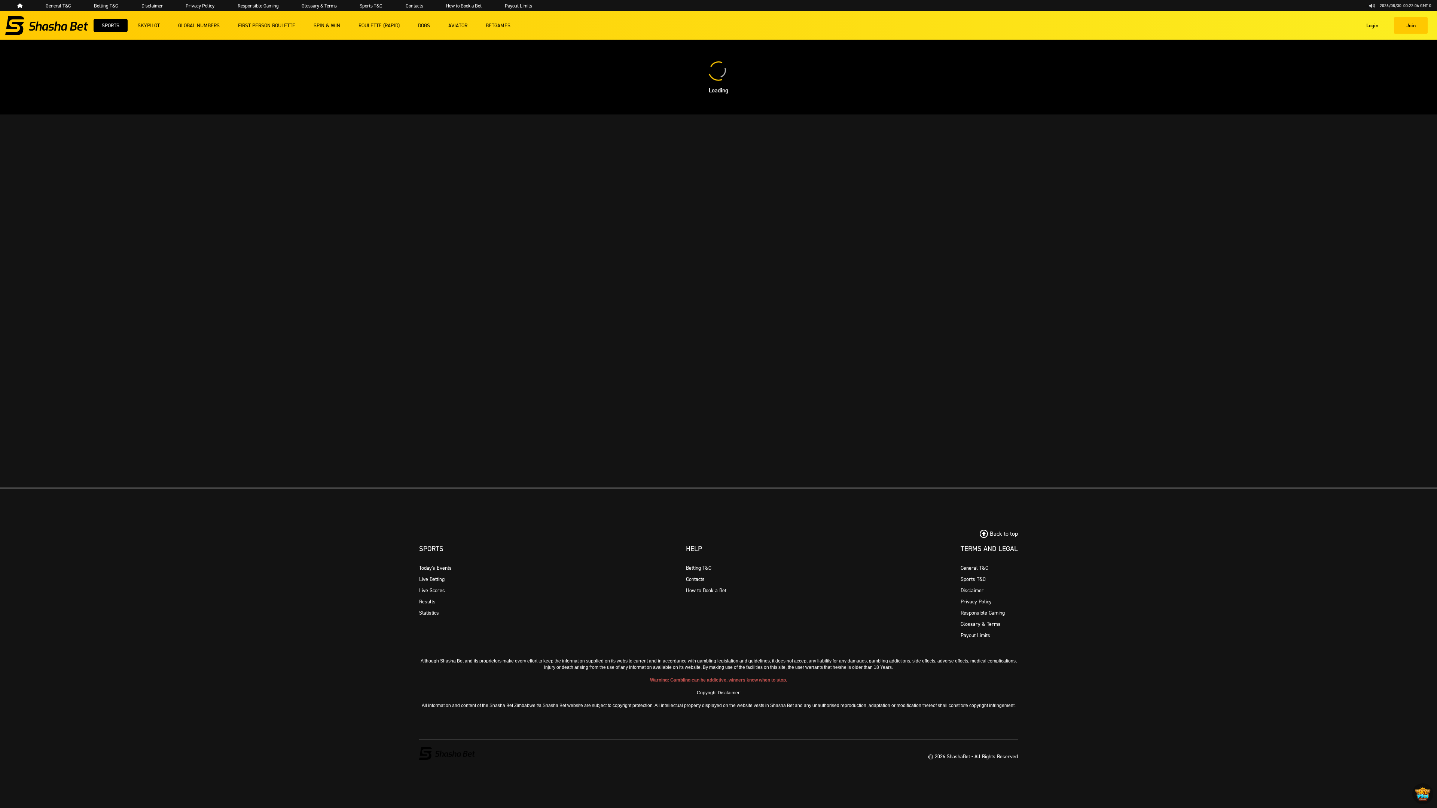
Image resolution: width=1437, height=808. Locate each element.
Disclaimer (972, 590)
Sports (110, 25)
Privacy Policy (976, 601)
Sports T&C (973, 579)
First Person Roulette (266, 25)
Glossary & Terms (981, 624)
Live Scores (432, 590)
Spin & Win (327, 25)
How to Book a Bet (706, 590)
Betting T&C (698, 567)
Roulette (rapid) (379, 25)
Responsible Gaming (983, 612)
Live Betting (432, 579)
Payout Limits (975, 635)
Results (427, 601)
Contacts (695, 579)
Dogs (424, 25)
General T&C (974, 567)
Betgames (498, 25)
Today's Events (435, 567)
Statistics (429, 612)
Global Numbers (199, 25)
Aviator (457, 25)
